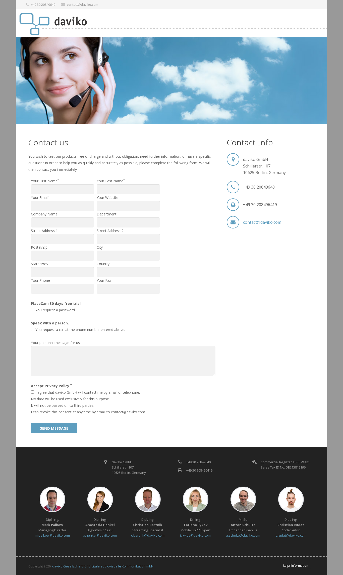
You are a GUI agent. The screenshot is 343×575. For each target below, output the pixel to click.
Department (107, 214)
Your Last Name (111, 181)
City (100, 247)
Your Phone (40, 280)
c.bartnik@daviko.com (147, 535)
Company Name (44, 214)
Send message (54, 428)
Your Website (107, 197)
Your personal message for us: (56, 342)
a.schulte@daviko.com (243, 535)
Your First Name (45, 181)
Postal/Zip (39, 247)
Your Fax (104, 280)
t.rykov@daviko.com (195, 535)
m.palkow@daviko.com (52, 535)
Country (103, 263)
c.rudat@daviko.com (290, 535)
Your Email (40, 197)
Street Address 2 (110, 230)
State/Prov (39, 263)
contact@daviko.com (82, 4)
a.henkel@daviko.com (100, 535)
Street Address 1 (44, 230)
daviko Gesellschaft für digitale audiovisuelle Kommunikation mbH (102, 566)
